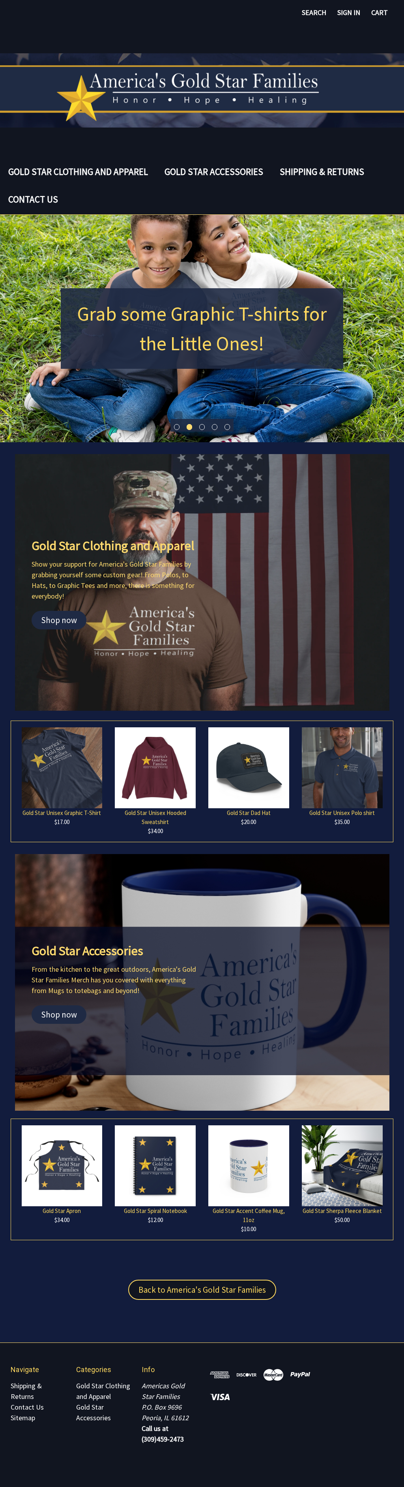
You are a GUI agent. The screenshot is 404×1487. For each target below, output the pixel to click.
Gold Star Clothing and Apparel (78, 171)
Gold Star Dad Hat (249, 813)
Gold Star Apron (62, 1211)
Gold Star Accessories (214, 171)
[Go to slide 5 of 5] (227, 427)
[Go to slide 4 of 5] (215, 427)
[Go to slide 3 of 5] (202, 427)
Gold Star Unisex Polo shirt (342, 813)
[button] (59, 620)
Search (314, 12)
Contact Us (33, 199)
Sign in (348, 12)
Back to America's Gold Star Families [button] (202, 1289)
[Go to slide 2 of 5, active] (190, 427)
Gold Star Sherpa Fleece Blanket (342, 1211)
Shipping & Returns (322, 171)
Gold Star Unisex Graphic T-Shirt (61, 813)
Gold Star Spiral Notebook (155, 1211)
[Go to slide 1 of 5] (177, 427)
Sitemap (23, 1417)
